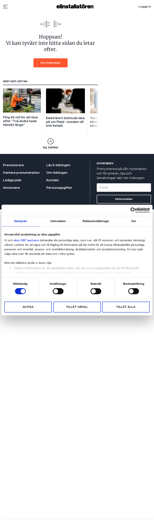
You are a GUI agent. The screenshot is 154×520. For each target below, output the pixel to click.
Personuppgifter (59, 188)
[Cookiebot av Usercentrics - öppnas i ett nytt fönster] (133, 210)
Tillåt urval (77, 306)
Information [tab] (58, 221)
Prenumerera (13, 165)
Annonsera (11, 188)
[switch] (58, 291)
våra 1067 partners (26, 240)
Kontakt (52, 180)
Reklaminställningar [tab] (96, 221)
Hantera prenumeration (21, 172)
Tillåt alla (126, 306)
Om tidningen (56, 172)
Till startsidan (50, 62)
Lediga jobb (12, 180)
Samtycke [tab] (20, 221)
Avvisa (28, 306)
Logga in (145, 6)
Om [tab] (133, 221)
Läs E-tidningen (58, 165)
